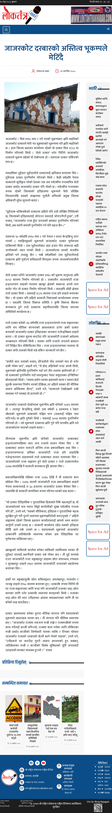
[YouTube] (43, 763)
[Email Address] (21, 788)
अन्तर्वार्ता (101, 792)
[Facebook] (31, 763)
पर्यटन (100, 774)
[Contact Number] (21, 782)
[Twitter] (37, 763)
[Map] (21, 776)
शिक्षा (99, 778)
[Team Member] (59, 766)
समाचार (107, 767)
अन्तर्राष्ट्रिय (108, 789)
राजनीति (101, 770)
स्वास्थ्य (107, 774)
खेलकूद (107, 792)
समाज (107, 770)
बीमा (99, 789)
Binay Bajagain (102, 802)
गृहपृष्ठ (100, 767)
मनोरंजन (108, 778)
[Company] (21, 770)
